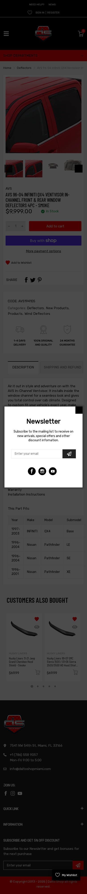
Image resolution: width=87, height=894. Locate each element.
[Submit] (69, 453)
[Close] (79, 410)
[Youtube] (42, 471)
